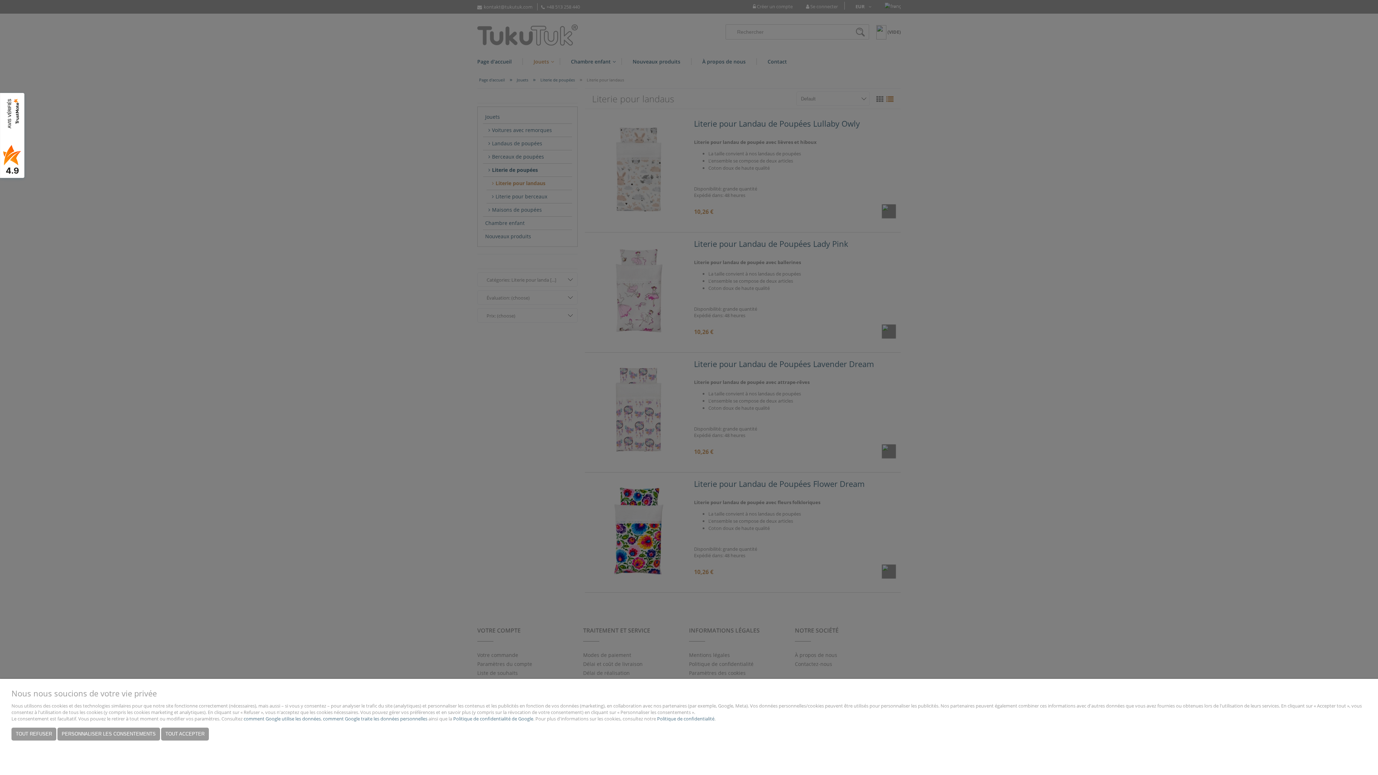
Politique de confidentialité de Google (493, 718)
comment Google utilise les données (282, 718)
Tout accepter (185, 734)
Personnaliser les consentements (109, 734)
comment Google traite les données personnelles (375, 718)
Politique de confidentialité (685, 718)
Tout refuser (34, 734)
